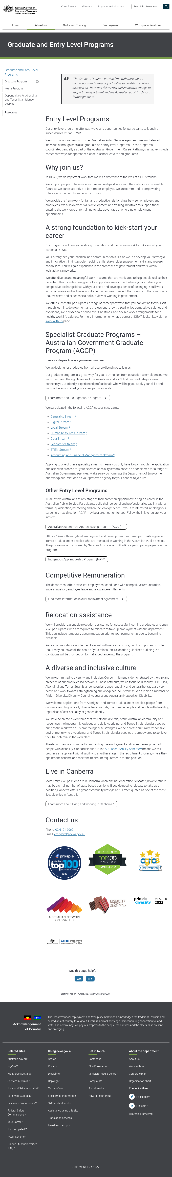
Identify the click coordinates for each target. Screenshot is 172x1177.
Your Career (14, 1122)
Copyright (53, 1081)
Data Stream (59, 438)
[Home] (20, 9)
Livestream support (59, 1125)
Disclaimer (54, 1073)
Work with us (54, 321)
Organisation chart (140, 1081)
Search (52, 1059)
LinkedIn (141, 1105)
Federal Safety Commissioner (16, 1112)
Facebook (142, 1096)
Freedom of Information (62, 1095)
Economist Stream (63, 444)
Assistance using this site (63, 1110)
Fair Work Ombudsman (21, 1103)
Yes (79, 979)
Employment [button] (111, 25)
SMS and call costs (59, 1103)
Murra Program (14, 88)
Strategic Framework (141, 1114)
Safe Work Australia (19, 1095)
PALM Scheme (16, 1136)
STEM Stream (60, 449)
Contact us (95, 1059)
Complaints (95, 1081)
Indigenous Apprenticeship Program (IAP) (75, 559)
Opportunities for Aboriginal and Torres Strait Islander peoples (21, 99)
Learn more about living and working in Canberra (80, 804)
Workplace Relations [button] (148, 25)
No (90, 979)
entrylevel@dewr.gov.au (69, 834)
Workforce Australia (19, 1073)
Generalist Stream (62, 416)
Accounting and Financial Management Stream (82, 455)
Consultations (68, 6)
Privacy (52, 1066)
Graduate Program (16, 81)
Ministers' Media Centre (102, 1073)
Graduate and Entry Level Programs (21, 72)
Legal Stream (59, 427)
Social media (96, 1088)
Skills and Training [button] (74, 25)
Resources (11, 112)
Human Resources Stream (68, 433)
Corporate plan (137, 1073)
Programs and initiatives (110, 6)
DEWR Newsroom (99, 1066)
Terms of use (55, 1088)
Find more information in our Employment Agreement (83, 599)
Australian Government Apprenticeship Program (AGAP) (84, 526)
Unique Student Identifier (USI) (22, 1146)
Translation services (60, 1118)
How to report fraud (100, 1095)
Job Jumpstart (16, 1129)
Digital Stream (60, 422)
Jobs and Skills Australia (22, 1088)
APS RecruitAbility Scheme (122, 749)
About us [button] (41, 25)
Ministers (87, 6)
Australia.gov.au (17, 1059)
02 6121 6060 (64, 829)
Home (14, 25)
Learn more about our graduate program (74, 398)
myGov (12, 1066)
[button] (37, 82)
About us (134, 1059)
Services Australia (18, 1081)
